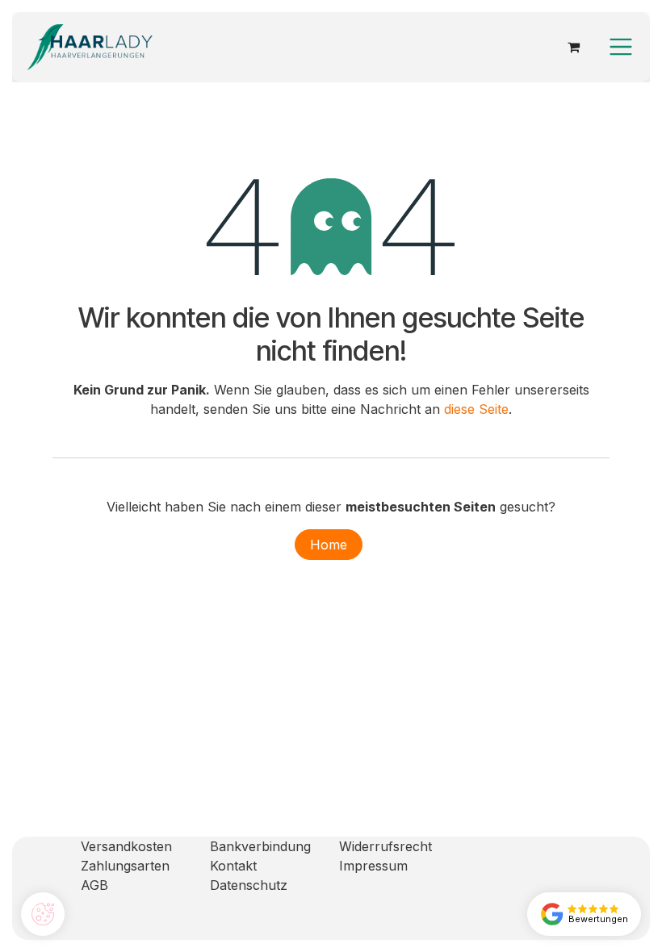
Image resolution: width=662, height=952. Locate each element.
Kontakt (233, 866)
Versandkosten (126, 846)
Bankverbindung (260, 846)
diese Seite (476, 409)
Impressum (373, 866)
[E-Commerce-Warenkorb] (573, 47)
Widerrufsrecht (385, 846)
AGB (94, 885)
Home (328, 545)
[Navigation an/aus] (621, 46)
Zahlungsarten (125, 866)
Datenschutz (248, 885)
